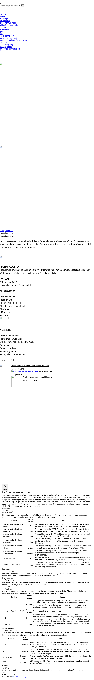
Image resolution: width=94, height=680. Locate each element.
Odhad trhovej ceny (9, 348)
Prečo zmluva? (6, 300)
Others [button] (5, 666)
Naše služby (9, 231)
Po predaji (4, 315)
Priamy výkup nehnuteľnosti (12, 354)
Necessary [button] (6, 508)
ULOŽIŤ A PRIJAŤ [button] (9, 674)
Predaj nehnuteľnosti (9, 336)
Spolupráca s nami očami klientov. (37, 377)
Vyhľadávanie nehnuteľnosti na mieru (17, 342)
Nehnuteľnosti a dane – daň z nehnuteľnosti (30, 366)
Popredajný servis (8, 351)
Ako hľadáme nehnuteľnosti (12, 306)
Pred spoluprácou (8, 297)
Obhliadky (4, 309)
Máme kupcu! (6, 312)
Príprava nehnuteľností (10, 303)
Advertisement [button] (8, 628)
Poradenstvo (6, 345)
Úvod (2, 231)
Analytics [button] (6, 587)
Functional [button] (6, 569)
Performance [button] (7, 578)
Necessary (9, 511)
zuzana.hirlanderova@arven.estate (16, 285)
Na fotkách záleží (46, 371)
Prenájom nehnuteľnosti (11, 339)
